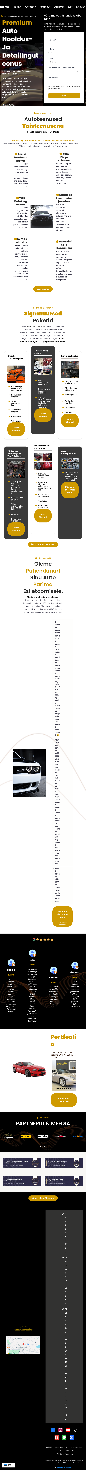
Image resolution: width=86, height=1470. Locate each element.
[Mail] (72, 1437)
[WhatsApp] (64, 1437)
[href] (23, 1345)
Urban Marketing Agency (64, 1467)
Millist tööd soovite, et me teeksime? (62, 67)
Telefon (51, 49)
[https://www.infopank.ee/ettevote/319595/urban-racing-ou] (22, 1163)
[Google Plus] (56, 1437)
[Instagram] (60, 1430)
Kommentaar (53, 77)
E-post (51, 58)
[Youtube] (68, 1430)
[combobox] (64, 71)
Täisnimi (52, 40)
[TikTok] (75, 1430)
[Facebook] (53, 1430)
